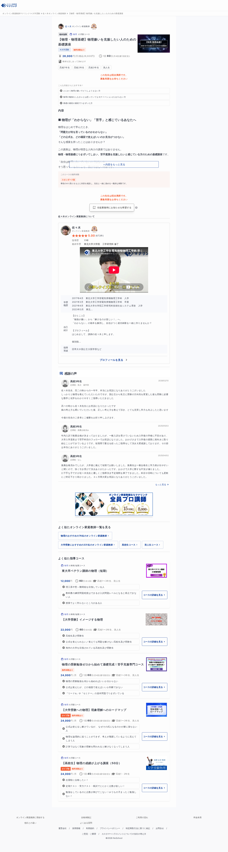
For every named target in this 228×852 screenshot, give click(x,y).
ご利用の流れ (142, 817)
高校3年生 (76, 381)
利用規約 (90, 828)
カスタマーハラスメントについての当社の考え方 (124, 834)
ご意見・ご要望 (89, 834)
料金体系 (198, 817)
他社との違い (30, 823)
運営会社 (62, 828)
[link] (114, 584)
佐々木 (68, 26)
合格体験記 (86, 817)
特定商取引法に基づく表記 (138, 828)
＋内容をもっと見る (114, 164)
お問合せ (160, 828)
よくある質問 (86, 823)
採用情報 (76, 828)
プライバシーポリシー (110, 828)
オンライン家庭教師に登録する (30, 817)
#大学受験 (64, 49)
